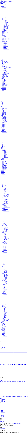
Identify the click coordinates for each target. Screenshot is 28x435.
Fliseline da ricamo (3, 172)
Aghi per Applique (4, 119)
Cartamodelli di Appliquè (4, 167)
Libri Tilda (3, 164)
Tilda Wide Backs (5, 219)
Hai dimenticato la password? (2, 428)
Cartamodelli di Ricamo (4, 169)
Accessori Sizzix (3, 149)
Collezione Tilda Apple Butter (6, 21)
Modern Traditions (4, 8)
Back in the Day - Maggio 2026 (5, 12)
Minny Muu (5, 68)
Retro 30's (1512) (5, 71)
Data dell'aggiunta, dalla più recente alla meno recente (6, 352)
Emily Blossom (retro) (5, 226)
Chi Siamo (1, 2)
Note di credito (2, 416)
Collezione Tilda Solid (5, 16)
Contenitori (3, 178)
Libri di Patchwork (4, 161)
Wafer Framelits (5, 151)
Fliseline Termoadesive (3, 399)
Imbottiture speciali (4, 185)
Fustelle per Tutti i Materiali (6, 309)
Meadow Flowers (3, 54)
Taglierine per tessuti (4, 293)
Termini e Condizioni (19, 423)
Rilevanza (1, 352)
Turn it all (4, 287)
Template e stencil (5, 289)
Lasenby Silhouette (5, 43)
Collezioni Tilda (3, 204)
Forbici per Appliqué (4, 116)
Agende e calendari (5, 312)
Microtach (4, 288)
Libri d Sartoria (5, 317)
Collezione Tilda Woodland (6, 24)
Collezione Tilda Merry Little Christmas (7, 207)
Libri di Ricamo (5, 314)
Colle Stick (3, 110)
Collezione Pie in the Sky (6, 27)
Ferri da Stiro (5, 263)
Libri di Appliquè (5, 313)
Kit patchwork (3, 59)
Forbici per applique (4, 98)
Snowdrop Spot (5, 44)
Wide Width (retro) (4, 40)
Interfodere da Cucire (5, 121)
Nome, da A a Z (22, 352)
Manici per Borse (3, 146)
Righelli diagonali (3, 126)
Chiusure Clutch (3, 145)
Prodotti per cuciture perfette (4, 85)
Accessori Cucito (2, 78)
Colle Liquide (5, 267)
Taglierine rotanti (3, 104)
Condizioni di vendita (3, 412)
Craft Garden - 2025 (5, 48)
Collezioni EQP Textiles (4, 231)
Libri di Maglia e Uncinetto (4, 165)
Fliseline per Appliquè (3, 400)
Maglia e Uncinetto (3, 329)
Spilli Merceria (2, 101)
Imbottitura (3, 141)
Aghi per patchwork (4, 80)
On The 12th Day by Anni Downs (5, 75)
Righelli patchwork (4, 124)
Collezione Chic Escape (6, 26)
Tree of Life (5, 45)
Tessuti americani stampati (6, 209)
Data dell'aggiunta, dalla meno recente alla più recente (16, 352)
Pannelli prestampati (5, 217)
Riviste (3, 321)
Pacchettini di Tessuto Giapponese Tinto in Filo (8, 218)
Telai (2, 137)
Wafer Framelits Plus (5, 152)
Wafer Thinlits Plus (5, 154)
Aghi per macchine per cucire (4, 84)
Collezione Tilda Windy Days (6, 25)
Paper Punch (2, 147)
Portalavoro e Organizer (3, 99)
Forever (4, 192)
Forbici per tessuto (5, 252)
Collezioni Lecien (2, 60)
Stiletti (4, 286)
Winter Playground (4, 65)
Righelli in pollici (3, 125)
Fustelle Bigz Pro (5, 156)
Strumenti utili (2, 159)
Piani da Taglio (3, 280)
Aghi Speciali (3, 83)
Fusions (3, 33)
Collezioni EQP (2, 6)
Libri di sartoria (5, 316)
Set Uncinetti (3, 333)
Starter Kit (4, 295)
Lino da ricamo (2, 173)
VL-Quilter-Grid (1, 395)
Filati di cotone (3, 95)
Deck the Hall (5, 47)
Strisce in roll (3, 58)
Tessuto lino (5, 326)
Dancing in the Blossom (4, 74)
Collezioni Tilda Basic (4, 13)
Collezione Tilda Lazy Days (6, 22)
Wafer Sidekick (5, 153)
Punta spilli (3, 103)
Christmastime (5, 36)
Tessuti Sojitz (3, 212)
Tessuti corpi (3, 142)
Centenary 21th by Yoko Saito (6, 73)
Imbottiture (2, 183)
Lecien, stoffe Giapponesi (4, 66)
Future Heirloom (5, 193)
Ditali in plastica (5, 247)
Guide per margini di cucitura (4, 132)
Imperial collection (4, 35)
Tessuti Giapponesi (4, 210)
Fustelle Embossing (4, 150)
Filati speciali (3, 96)
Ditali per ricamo (2, 171)
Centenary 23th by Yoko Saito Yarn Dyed (7, 67)
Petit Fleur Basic (5, 69)
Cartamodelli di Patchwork (4, 168)
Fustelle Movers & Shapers (6, 157)
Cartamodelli (3, 318)
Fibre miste (3, 184)
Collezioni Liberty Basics (4, 41)
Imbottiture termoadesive (4, 186)
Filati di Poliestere (5, 250)
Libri (1, 160)
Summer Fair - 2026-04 (4, 53)
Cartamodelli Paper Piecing (6, 320)
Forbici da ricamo (3, 97)
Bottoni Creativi (2, 139)
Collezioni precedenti (4, 19)
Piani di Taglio (2, 123)
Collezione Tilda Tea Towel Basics (7, 15)
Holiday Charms (5, 221)
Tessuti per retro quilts (3, 55)
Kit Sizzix (3, 158)
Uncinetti (4, 332)
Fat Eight (3, 57)
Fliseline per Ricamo (4, 182)
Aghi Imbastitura (3, 81)
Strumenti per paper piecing (4, 117)
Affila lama (3, 105)
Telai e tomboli (3, 328)
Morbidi (3, 100)
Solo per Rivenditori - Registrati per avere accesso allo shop (6, 1)
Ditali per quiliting (4, 112)
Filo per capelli (3, 140)
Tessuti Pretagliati (2, 56)
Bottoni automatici (4, 87)
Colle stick (3, 90)
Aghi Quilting (3, 82)
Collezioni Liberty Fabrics (4, 225)
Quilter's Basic (5, 70)
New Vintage (5, 188)
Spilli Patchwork (2, 127)
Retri (2, 34)
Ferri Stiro (3, 86)
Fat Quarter (4, 215)
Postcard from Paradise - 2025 (6, 49)
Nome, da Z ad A (25, 352)
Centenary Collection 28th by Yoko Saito (5, 39)
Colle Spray (3, 111)
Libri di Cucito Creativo (4, 163)
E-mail (0, 426)
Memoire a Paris (3, 63)
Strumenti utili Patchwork (3, 131)
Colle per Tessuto (3, 266)
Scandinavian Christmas (4, 64)
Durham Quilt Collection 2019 (5, 62)
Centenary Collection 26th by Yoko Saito (5, 38)
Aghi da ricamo (3, 79)
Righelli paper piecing (4, 118)
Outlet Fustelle (5, 310)
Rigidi (4, 254)
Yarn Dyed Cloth (5, 72)
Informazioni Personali (3, 415)
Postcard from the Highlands (6, 46)
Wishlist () (4, 2)
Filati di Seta (5, 249)
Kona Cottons (3, 31)
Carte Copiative (3, 122)
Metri (2, 253)
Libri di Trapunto (3, 162)
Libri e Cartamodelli (3, 311)
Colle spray (3, 91)
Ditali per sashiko (5, 248)
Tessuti (2, 187)
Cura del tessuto (2, 77)
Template (4, 264)
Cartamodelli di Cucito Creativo (6, 319)
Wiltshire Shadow (5, 42)
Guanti (4, 291)
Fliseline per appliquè (4, 114)
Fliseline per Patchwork (4, 181)
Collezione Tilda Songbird (4, 30)
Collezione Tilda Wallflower (4, 29)
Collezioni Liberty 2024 (6, 227)
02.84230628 (1, 422)
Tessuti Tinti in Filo (5, 269)
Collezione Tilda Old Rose (6, 20)
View (0, 382)
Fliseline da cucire (4, 113)
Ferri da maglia (3, 330)
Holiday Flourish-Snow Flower (5, 32)
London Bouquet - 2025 (6, 50)
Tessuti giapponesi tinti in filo (6, 211)
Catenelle (3, 144)
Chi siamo (2, 410)
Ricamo (2, 322)
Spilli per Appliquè (4, 120)
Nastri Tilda (3, 18)
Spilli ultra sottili (3, 102)
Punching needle (3, 327)
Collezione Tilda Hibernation (6, 28)
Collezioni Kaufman (4, 220)
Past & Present (5, 190)
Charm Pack (5, 216)
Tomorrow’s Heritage (4, 7)
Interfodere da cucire (4, 89)
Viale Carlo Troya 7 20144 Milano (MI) (2, 421)
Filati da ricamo (3, 324)
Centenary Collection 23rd (4, 61)
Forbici (2, 115)
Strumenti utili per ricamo (3, 175)
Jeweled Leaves (5, 222)
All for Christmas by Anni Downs (5, 76)
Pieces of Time (5, 191)
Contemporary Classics (5, 189)
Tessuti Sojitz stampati (4, 37)
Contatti (2, 411)
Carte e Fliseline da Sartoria (3, 88)
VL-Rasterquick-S (1, 380)
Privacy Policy (13, 423)
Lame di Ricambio (5, 294)
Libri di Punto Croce (4, 166)
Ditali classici (3, 92)
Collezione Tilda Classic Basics (6, 14)
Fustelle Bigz (5, 155)
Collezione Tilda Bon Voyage (6, 23)
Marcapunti (4, 331)
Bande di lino (3, 174)
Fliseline (2, 180)
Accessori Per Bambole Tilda (4, 143)
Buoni (1, 417)
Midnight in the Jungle (5, 223)
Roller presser (3, 133)
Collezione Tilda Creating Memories (7, 17)
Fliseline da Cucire (3, 401)
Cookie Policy (15, 423)
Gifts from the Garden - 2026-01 (6, 228)
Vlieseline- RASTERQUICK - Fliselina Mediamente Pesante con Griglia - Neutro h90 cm (12, 378)
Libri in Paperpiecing (5, 315)
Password (1, 427)
